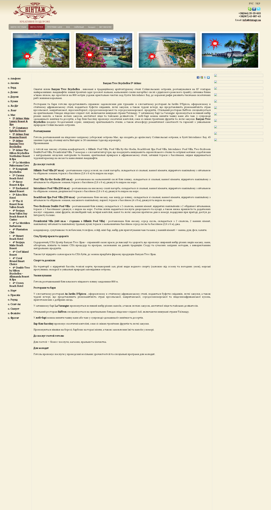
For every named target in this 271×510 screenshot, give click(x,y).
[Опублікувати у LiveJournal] (205, 77)
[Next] (65, 50)
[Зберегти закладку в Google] (201, 77)
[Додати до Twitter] (208, 77)
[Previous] (13, 50)
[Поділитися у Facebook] (198, 77)
